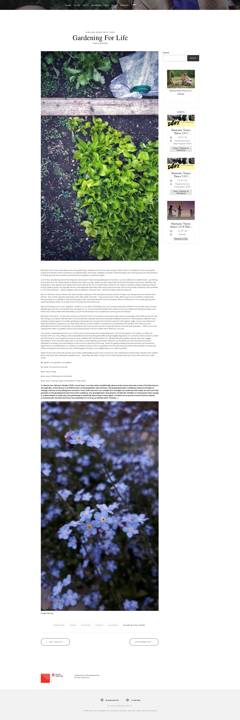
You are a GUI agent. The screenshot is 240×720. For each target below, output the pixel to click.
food (112, 32)
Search (166, 52)
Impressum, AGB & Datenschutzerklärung (142, 710)
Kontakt (125, 5)
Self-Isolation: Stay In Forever (59, 642)
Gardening (85, 625)
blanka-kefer (95, 32)
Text (106, 5)
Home (68, 5)
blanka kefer (59, 625)
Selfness (96, 5)
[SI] (134, 5)
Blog (114, 5)
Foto (86, 5)
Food (77, 5)
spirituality (113, 625)
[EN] (140, 5)
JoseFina (136, 700)
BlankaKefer (112, 700)
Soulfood (99, 625)
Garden (73, 625)
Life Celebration (143, 642)
